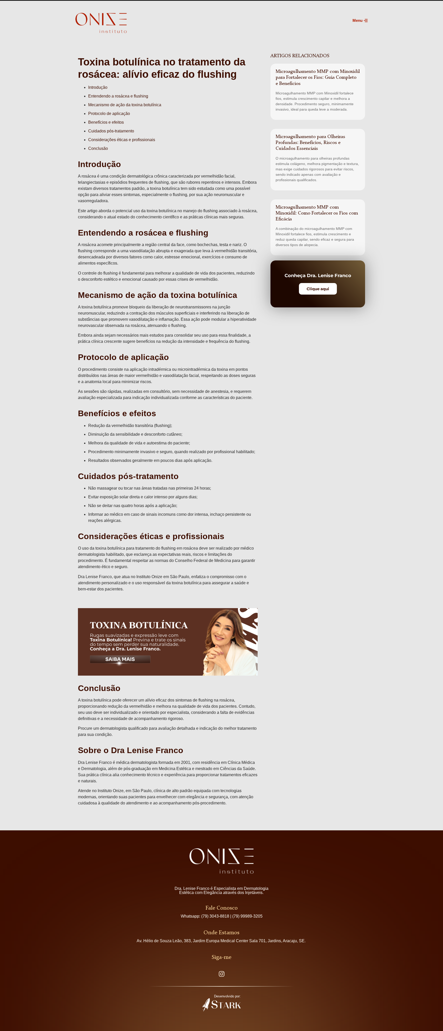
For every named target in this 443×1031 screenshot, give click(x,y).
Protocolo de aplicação (109, 113)
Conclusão (98, 148)
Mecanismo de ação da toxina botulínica (124, 105)
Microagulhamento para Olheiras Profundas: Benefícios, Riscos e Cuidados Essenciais (310, 142)
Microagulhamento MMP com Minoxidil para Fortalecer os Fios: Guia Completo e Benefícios (318, 77)
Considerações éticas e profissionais (121, 140)
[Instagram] (221, 974)
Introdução (97, 87)
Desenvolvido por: (227, 996)
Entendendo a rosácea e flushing (118, 96)
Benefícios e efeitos (106, 122)
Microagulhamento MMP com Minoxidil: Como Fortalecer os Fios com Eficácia (317, 213)
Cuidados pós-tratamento (111, 131)
